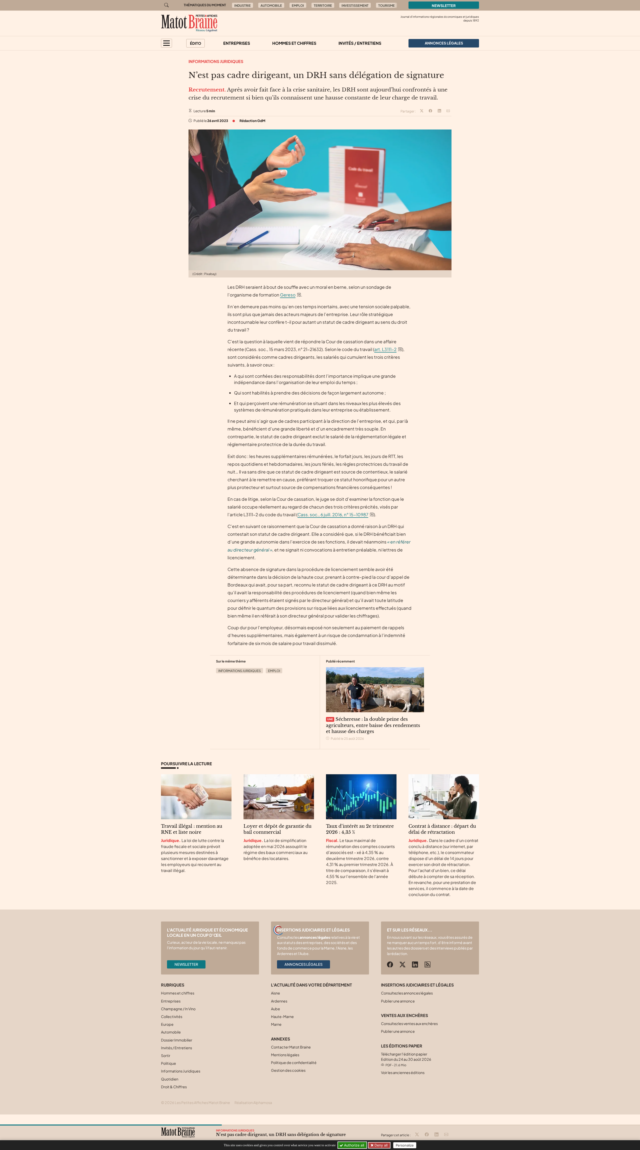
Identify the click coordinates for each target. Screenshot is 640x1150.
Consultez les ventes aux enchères (409, 1023)
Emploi (298, 6)
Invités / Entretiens (359, 43)
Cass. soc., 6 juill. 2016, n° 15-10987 (333, 514)
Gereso (288, 295)
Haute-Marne (282, 1016)
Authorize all (353, 1145)
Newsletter (444, 5)
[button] (166, 43)
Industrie (242, 6)
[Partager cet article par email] (448, 111)
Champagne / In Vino (178, 1008)
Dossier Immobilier (176, 1040)
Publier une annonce (398, 1001)
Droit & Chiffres (174, 1086)
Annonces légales (303, 964)
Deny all (381, 1145)
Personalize (405, 1145)
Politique (168, 1063)
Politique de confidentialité (293, 1062)
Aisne (275, 993)
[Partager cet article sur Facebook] (430, 111)
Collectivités (171, 1016)
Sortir (165, 1055)
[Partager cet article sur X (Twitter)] (421, 111)
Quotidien (169, 1079)
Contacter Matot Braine (291, 1047)
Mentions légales (285, 1054)
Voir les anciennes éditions (402, 1072)
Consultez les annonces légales (407, 993)
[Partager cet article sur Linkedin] (439, 111)
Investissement (355, 6)
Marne (276, 1024)
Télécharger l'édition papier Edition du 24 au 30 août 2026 (406, 1059)
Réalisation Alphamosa (253, 1102)
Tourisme (386, 6)
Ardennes (279, 1001)
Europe (167, 1024)
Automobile (271, 6)
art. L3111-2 (385, 349)
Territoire (323, 6)
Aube (275, 1008)
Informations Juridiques (215, 61)
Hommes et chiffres (294, 43)
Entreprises (236, 43)
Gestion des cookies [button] (288, 1070)
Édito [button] (195, 43)
